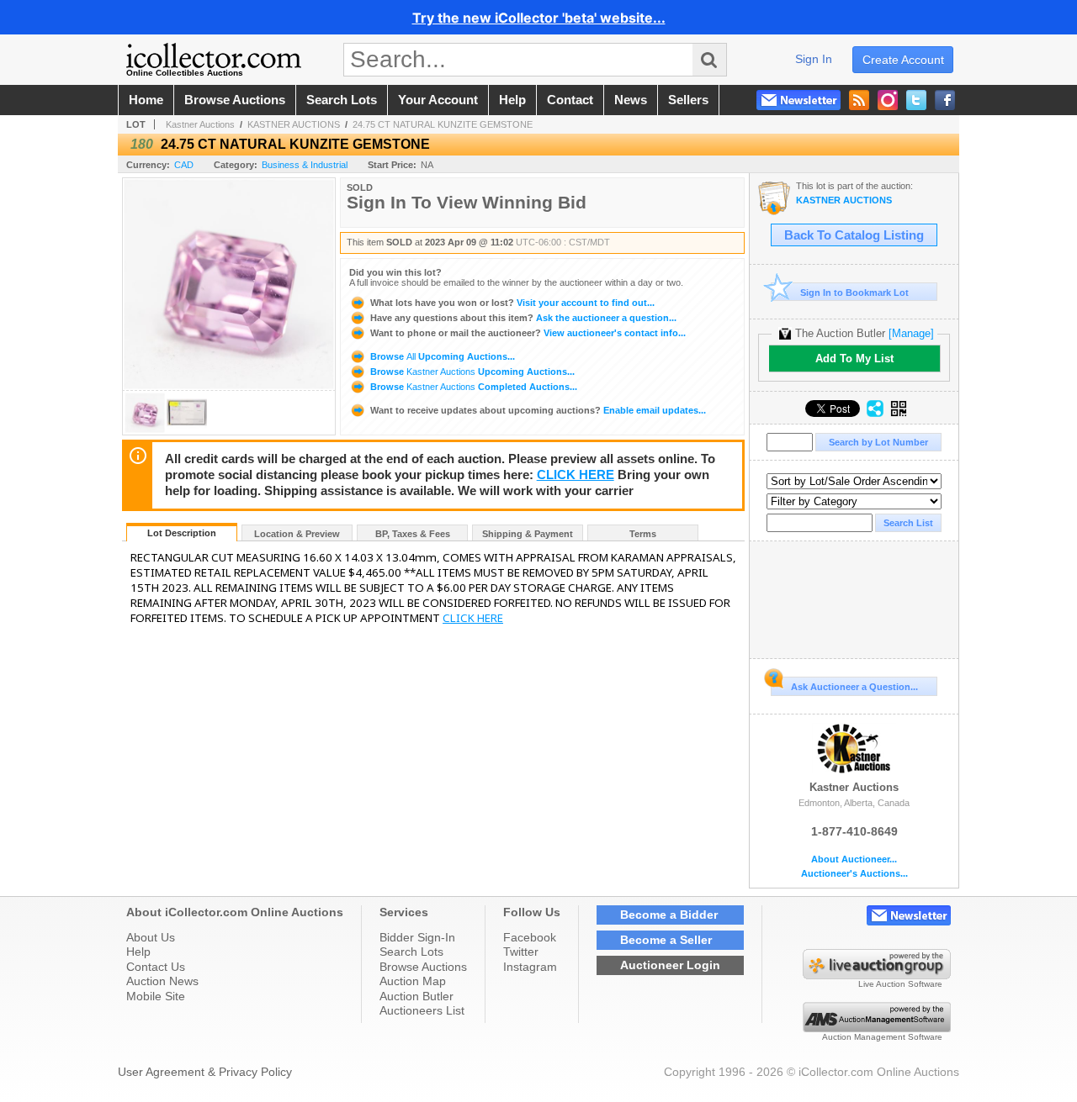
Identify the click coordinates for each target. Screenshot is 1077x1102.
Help (138, 951)
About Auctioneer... (854, 859)
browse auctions (234, 100)
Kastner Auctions (200, 124)
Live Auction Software (900, 984)
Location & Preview (297, 534)
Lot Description (181, 533)
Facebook (529, 937)
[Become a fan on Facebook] (945, 100)
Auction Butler (416, 996)
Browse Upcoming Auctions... (441, 356)
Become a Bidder (669, 914)
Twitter (520, 951)
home (146, 100)
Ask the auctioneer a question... (523, 318)
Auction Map (412, 981)
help (512, 100)
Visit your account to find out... (512, 303)
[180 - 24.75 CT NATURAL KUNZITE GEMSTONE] (145, 430)
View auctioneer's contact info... (528, 333)
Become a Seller (666, 939)
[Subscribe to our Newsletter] (798, 100)
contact (570, 100)
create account (903, 59)
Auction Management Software (882, 1036)
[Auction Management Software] (877, 1028)
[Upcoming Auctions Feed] (859, 100)
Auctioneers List (421, 1010)
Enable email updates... (538, 410)
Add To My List (854, 358)
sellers (688, 100)
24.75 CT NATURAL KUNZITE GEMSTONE (443, 124)
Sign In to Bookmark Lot (854, 292)
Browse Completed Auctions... (472, 387)
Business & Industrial (305, 165)
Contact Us (155, 966)
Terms (642, 534)
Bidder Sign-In (417, 937)
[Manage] (911, 333)
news (630, 100)
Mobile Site (155, 996)
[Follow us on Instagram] (888, 100)
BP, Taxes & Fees (412, 534)
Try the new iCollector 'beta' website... (539, 17)
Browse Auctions (423, 966)
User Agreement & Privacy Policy (205, 1071)
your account (438, 100)
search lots (341, 100)
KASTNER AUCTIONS (293, 124)
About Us (150, 937)
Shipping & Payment (527, 534)
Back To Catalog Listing (854, 235)
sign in (813, 59)
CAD (184, 165)
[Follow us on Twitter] (916, 100)
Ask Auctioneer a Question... (854, 687)
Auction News (162, 981)
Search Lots (411, 951)
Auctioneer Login (670, 965)
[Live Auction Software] (877, 975)
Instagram (530, 966)
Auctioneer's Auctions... (854, 873)
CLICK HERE (575, 475)
